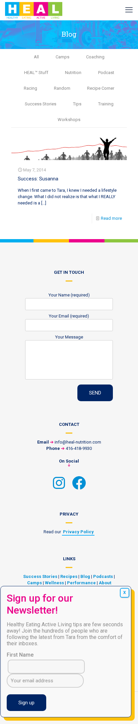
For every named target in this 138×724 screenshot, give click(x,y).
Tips (77, 103)
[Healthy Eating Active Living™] (33, 10)
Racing (30, 88)
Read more (111, 218)
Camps (62, 56)
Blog (85, 576)
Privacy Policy (78, 531)
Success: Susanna (38, 179)
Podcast (106, 72)
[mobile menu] (129, 10)
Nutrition (73, 72)
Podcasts (103, 576)
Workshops (69, 119)
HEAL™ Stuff (36, 72)
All (36, 56)
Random (62, 88)
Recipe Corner (100, 88)
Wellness (54, 582)
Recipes (68, 576)
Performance (81, 582)
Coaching (95, 56)
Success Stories (40, 103)
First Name (20, 655)
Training (106, 103)
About (105, 582)
